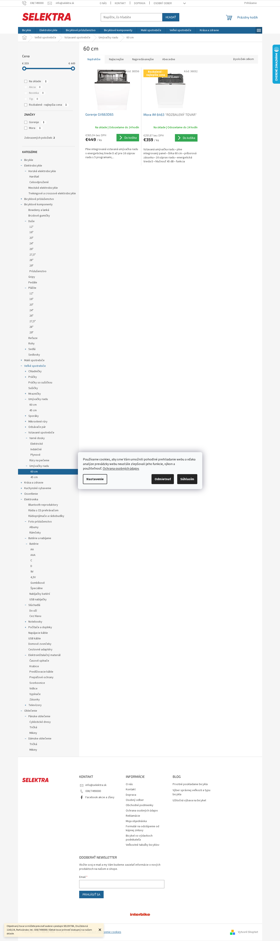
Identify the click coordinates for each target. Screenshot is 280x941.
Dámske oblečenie (39, 739)
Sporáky (33, 416)
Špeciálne (36, 588)
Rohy (31, 343)
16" (31, 232)
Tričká (33, 727)
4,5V (33, 577)
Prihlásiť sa (91, 894)
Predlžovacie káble (41, 672)
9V (31, 572)
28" (31, 260)
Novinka (36, 93)
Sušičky (33, 388)
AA (32, 549)
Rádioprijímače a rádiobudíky (46, 516)
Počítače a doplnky (40, 627)
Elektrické (36, 444)
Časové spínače (39, 661)
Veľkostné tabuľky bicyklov (142, 845)
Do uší (33, 611)
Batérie (34, 544)
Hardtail (34, 177)
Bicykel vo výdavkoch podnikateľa (139, 838)
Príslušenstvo (37, 271)
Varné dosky (37, 438)
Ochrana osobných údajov (142, 811)
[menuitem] (26, 30)
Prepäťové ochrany (41, 677)
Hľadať (171, 17)
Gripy (31, 277)
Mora (35, 128)
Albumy (34, 527)
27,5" (32, 255)
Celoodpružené (39, 182)
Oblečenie (30, 711)
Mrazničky (34, 394)
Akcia (34, 87)
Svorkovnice (37, 683)
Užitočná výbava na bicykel (189, 801)
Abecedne (168, 59)
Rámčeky (35, 533)
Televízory (35, 705)
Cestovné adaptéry (40, 649)
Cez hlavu (35, 616)
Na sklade (37, 81)
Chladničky (35, 371)
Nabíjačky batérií (39, 594)
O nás (103, 3)
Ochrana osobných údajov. (121, 468)
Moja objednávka (136, 821)
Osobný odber (163, 3)
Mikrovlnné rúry (37, 422)
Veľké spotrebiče (35, 366)
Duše (31, 221)
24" (31, 243)
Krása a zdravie (33, 483)
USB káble (34, 638)
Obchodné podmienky (139, 805)
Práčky (32, 377)
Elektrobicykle (33, 166)
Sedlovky (34, 355)
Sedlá (31, 349)
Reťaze (33, 338)
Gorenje (36, 122)
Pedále (32, 282)
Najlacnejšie (116, 59)
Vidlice (33, 688)
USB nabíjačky (38, 599)
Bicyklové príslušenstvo (39, 199)
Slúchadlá (34, 605)
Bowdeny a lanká (38, 210)
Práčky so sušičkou (40, 383)
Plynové (35, 455)
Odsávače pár (37, 427)
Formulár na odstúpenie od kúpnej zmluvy (142, 828)
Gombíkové (37, 583)
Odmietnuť (163, 479)
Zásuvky (34, 699)
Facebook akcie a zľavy (99, 797)
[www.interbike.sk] (140, 914)
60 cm (33, 405)
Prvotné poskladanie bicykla (190, 784)
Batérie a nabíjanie (39, 538)
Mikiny (33, 733)
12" (31, 227)
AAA (32, 555)
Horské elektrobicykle (42, 171)
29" (31, 266)
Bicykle (28, 160)
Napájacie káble (38, 633)
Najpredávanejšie (143, 59)
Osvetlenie (31, 494)
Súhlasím (187, 479)
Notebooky (35, 622)
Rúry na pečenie (39, 460)
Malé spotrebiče (34, 360)
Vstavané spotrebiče (41, 433)
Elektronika (31, 499)
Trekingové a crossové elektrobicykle (52, 193)
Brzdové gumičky (39, 216)
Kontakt (120, 3)
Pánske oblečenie (39, 716)
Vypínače (35, 694)
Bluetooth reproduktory (43, 505)
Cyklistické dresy (40, 722)
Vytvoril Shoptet (248, 932)
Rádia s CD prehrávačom (43, 510)
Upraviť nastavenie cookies (104, 932)
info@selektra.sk (96, 785)
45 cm (33, 410)
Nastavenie (95, 479)
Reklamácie (133, 816)
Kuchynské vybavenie (37, 488)
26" (31, 249)
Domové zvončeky (39, 644)
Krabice (34, 666)
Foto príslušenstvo (40, 522)
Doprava (139, 3)
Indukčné (36, 449)
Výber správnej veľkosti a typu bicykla (191, 792)
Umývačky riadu (38, 399)
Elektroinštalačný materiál (44, 655)
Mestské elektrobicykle (43, 188)
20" (31, 238)
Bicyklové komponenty (38, 204)
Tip (33, 99)
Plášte (32, 288)
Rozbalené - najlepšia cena (48, 105)
